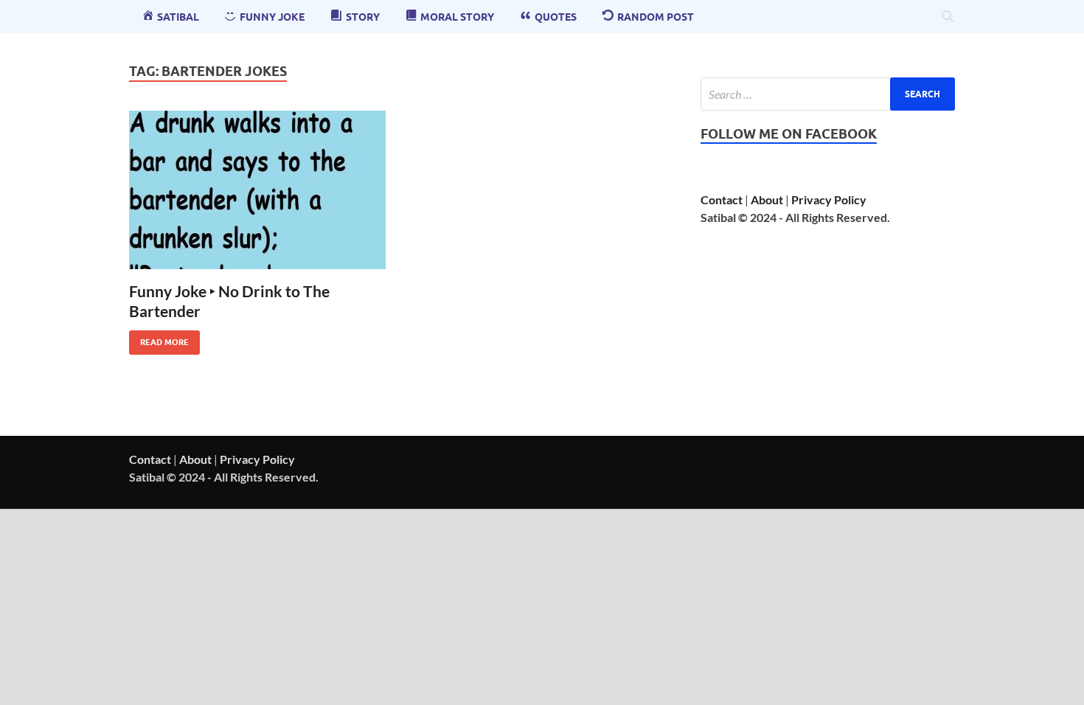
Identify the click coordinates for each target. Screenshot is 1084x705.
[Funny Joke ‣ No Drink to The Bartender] (257, 190)
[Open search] (948, 17)
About (767, 199)
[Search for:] (828, 94)
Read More (159, 338)
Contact (722, 199)
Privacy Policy (828, 199)
